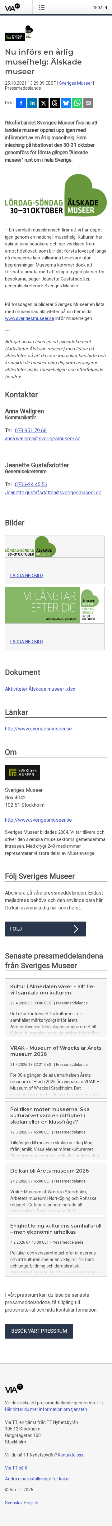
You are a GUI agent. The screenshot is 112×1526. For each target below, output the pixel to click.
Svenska (13, 1502)
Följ (16, 929)
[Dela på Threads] (55, 103)
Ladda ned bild (26, 575)
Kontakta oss (70, 1454)
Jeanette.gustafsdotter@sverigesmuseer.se (53, 493)
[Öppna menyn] (43, 7)
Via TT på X (16, 1467)
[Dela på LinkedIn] (32, 103)
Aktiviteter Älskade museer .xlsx (40, 689)
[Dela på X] (44, 103)
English (31, 1502)
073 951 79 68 (31, 430)
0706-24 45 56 (31, 484)
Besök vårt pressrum (39, 1331)
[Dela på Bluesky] (66, 103)
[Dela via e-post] (88, 103)
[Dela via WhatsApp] (77, 103)
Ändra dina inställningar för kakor (37, 1478)
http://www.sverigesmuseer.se (38, 729)
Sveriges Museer (75, 83)
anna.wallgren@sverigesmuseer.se (43, 439)
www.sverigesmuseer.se (29, 318)
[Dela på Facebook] (21, 103)
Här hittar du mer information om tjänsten (46, 1409)
